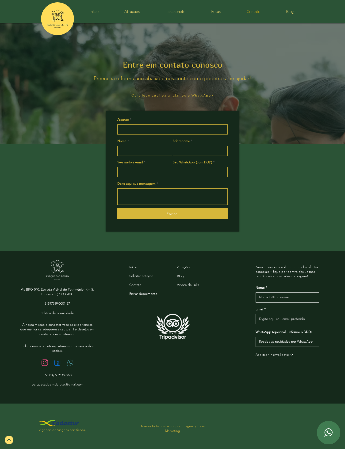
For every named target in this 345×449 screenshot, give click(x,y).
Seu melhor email (130, 162)
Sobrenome (181, 140)
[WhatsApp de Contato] (328, 432)
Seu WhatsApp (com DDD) (192, 162)
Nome (121, 140)
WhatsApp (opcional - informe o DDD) (284, 331)
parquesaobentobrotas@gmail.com (58, 384)
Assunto (123, 119)
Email (259, 309)
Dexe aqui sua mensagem (136, 183)
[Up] (9, 440)
